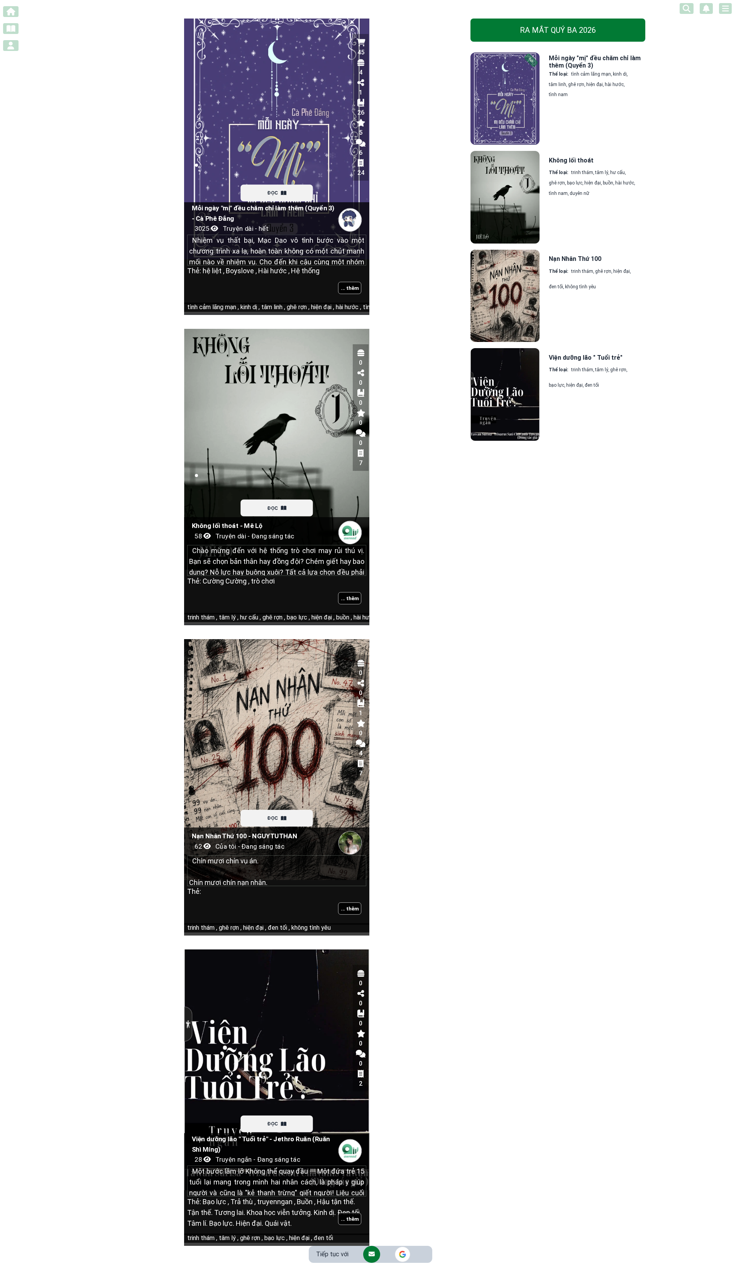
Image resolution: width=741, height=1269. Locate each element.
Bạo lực (216, 1202)
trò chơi (262, 581)
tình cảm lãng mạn (213, 307)
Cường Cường (226, 581)
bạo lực (297, 617)
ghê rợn (297, 307)
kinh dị (249, 307)
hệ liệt (213, 271)
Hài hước (273, 271)
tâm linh (272, 307)
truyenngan (275, 1202)
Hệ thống (304, 271)
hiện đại (322, 307)
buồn (343, 617)
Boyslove (240, 271)
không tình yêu (310, 927)
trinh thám (202, 617)
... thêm (350, 288)
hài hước (347, 307)
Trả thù (242, 1202)
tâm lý (228, 617)
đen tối (278, 927)
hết (531, 60)
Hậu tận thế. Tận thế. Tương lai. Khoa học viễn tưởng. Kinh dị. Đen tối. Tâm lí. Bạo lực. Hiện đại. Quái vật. (274, 1212)
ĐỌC (272, 193)
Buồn (305, 1202)
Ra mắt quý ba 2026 (558, 30)
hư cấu (250, 617)
